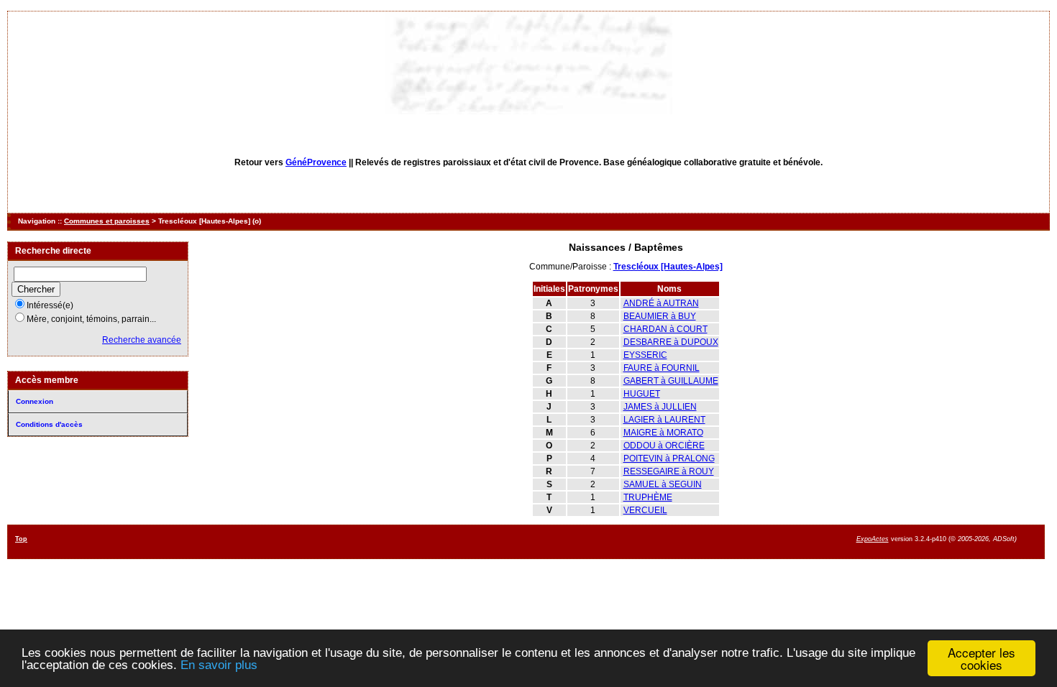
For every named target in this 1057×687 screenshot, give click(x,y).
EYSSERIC (645, 355)
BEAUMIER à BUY (659, 316)
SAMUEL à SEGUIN (662, 484)
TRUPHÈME (647, 497)
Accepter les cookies (981, 658)
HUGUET (641, 394)
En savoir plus (218, 665)
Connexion (34, 401)
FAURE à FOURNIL (661, 368)
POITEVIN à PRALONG (669, 458)
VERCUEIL (645, 510)
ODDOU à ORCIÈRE (664, 446)
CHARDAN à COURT (665, 329)
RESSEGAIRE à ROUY (668, 471)
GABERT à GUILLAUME (670, 381)
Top (21, 539)
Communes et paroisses (107, 221)
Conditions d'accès (49, 424)
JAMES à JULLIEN (660, 407)
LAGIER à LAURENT (664, 420)
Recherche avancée (141, 340)
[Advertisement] (614, 540)
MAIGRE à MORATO (663, 433)
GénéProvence (316, 162)
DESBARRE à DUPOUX (670, 342)
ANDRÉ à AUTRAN (661, 303)
